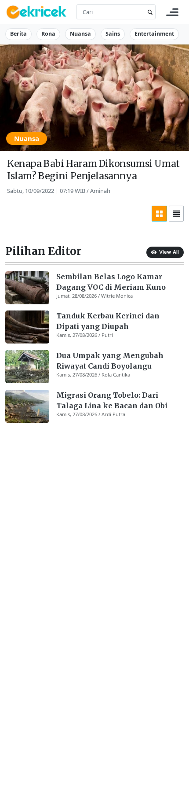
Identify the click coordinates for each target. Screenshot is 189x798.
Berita (18, 33)
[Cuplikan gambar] (27, 287)
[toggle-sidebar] (172, 12)
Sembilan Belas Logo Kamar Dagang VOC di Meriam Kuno (111, 282)
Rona (48, 33)
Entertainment (154, 33)
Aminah (100, 191)
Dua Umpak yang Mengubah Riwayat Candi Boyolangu (110, 360)
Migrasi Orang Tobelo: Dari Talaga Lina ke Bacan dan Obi (111, 400)
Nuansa (80, 33)
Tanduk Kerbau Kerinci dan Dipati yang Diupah (108, 321)
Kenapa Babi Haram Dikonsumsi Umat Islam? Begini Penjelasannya (93, 170)
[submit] (148, 12)
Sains (112, 33)
